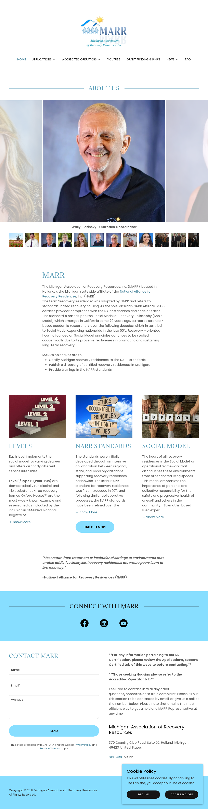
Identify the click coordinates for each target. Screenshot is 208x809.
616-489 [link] (115, 757)
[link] (104, 31)
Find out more (95, 527)
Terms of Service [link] (50, 748)
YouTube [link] (113, 59)
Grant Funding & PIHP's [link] (143, 59)
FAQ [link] (188, 59)
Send (54, 731)
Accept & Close (182, 794)
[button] (44, 59)
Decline (143, 794)
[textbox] (54, 669)
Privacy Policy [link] (83, 745)
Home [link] (21, 59)
